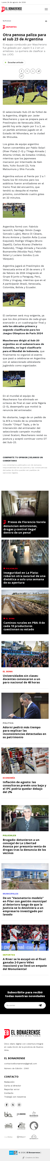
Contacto (8, 1093)
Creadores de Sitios (32, 1157)
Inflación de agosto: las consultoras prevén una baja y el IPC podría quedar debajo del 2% (24, 787)
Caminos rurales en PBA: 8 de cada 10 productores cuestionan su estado (24, 626)
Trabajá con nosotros (15, 1097)
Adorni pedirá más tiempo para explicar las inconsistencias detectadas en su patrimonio (24, 732)
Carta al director (12, 1085)
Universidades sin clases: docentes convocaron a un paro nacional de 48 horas (21, 679)
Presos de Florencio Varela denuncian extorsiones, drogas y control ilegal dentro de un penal (24, 527)
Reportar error (12, 1089)
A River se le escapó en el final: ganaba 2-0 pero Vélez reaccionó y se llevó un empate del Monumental (25, 964)
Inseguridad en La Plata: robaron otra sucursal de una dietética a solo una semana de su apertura (24, 577)
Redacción (9, 1082)
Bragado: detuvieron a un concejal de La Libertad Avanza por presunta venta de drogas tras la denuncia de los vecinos (24, 846)
